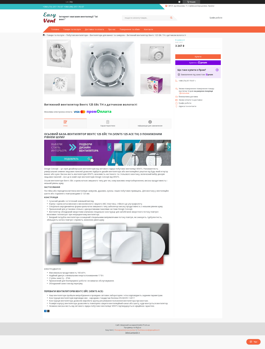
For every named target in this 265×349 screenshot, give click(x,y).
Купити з (193, 62)
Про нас (112, 29)
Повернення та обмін (130, 29)
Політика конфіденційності (149, 330)
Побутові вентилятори (77, 35)
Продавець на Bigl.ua (132, 327)
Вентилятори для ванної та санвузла (107, 35)
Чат (255, 342)
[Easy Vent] (50, 18)
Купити (198, 56)
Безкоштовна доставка (188, 97)
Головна (55, 29)
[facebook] (45, 311)
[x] (48, 311)
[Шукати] (171, 17)
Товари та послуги (72, 29)
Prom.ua (146, 325)
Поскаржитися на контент (125, 330)
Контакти (148, 29)
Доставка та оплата (94, 29)
